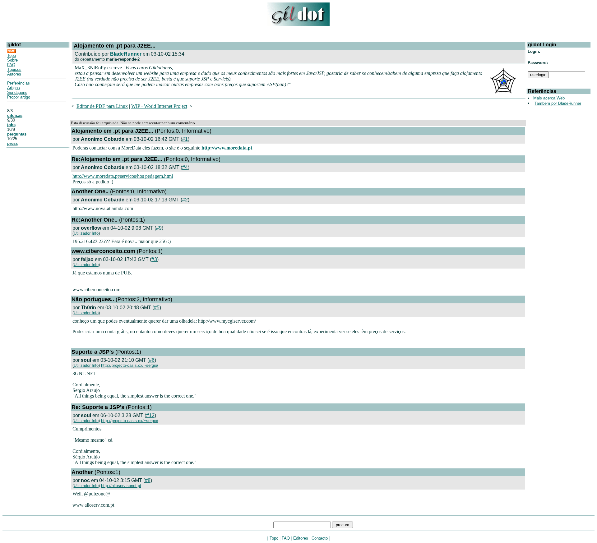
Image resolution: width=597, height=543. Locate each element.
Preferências (18, 83)
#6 (152, 360)
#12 (150, 415)
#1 (185, 139)
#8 (147, 480)
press (12, 143)
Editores (300, 538)
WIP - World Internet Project (159, 106)
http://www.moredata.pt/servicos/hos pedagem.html (122, 176)
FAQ (11, 64)
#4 (185, 167)
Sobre (12, 60)
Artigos (13, 87)
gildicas (14, 115)
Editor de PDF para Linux (102, 106)
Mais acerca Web (549, 98)
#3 (154, 259)
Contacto (320, 538)
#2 (185, 199)
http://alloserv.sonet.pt (121, 485)
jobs (11, 124)
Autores (14, 74)
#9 (159, 228)
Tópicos (14, 69)
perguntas (16, 134)
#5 (157, 307)
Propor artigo (18, 97)
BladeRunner (125, 54)
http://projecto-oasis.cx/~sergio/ (129, 365)
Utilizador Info (86, 233)
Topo (11, 55)
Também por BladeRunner (558, 103)
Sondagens (17, 92)
